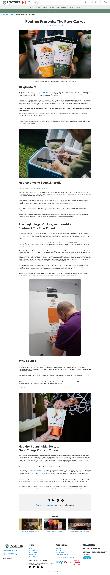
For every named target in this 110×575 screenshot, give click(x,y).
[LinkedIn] (53, 500)
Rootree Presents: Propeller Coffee (79, 531)
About (78, 7)
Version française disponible (54, 25)
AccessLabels (69, 557)
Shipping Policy (33, 550)
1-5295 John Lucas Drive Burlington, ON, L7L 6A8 (9, 554)
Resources (64, 7)
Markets (45, 7)
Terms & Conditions (34, 557)
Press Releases (60, 552)
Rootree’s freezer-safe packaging (33, 470)
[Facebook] (58, 500)
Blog (58, 7)
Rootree (59, 571)
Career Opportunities (62, 554)
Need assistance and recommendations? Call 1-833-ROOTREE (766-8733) (55, 11)
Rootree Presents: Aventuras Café (30, 531)
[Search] (36, 3)
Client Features (10, 14)
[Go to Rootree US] (24, 2)
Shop (31, 7)
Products (38, 7)
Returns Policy (33, 552)
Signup (87, 558)
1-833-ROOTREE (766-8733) (10, 550)
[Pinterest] (62, 500)
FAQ (30, 548)
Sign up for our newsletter (46, 505)
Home (2, 14)
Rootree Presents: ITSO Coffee (55, 531)
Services (52, 7)
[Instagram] (49, 500)
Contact (71, 7)
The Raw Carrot (46, 92)
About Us (58, 550)
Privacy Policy (33, 554)
